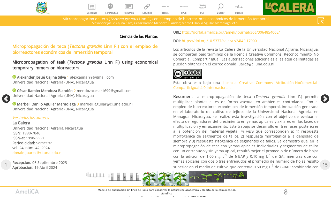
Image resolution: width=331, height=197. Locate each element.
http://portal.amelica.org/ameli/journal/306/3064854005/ (231, 32)
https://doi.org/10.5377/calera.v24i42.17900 (219, 40)
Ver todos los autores (30, 117)
